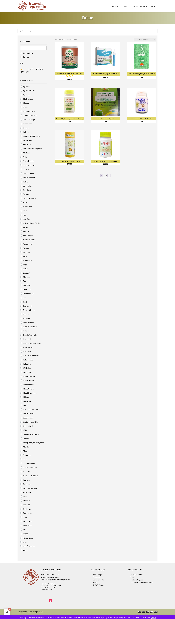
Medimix (26, 153)
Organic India (28, 173)
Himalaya (27, 351)
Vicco (25, 215)
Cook (25, 302)
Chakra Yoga (28, 99)
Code (25, 298)
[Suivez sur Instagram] (50, 600)
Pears (25, 496)
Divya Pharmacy (29, 111)
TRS (24, 529)
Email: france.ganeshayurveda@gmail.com (55, 579)
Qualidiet (27, 509)
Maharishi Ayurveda (31, 434)
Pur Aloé (26, 505)
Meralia (26, 447)
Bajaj (25, 264)
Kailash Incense (29, 384)
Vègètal (26, 534)
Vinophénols (28, 538)
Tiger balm (27, 525)
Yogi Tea (26, 219)
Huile (95, 583)
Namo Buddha (28, 161)
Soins (126, 6)
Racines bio (27, 513)
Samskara (27, 190)
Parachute (27, 492)
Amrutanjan (28, 235)
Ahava (25, 227)
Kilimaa (26, 397)
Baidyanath (27, 260)
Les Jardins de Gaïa (30, 422)
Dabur (25, 107)
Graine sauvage (29, 119)
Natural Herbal (29, 165)
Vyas (25, 542)
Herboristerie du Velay (32, 343)
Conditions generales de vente (141, 583)
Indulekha (27, 364)
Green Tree (27, 124)
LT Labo (26, 430)
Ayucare (26, 86)
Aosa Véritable (29, 240)
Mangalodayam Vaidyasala (33, 443)
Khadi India (27, 140)
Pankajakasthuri (29, 177)
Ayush (25, 256)
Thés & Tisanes (98, 585)
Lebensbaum (28, 418)
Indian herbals (28, 360)
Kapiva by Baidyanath (31, 136)
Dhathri (26, 314)
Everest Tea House (30, 327)
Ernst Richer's (28, 322)
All (22, 69)
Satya (25, 202)
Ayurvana (27, 95)
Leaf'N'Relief (28, 413)
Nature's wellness (30, 467)
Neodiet (26, 472)
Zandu (25, 550)
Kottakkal (27, 144)
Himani (26, 128)
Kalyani (26, 132)
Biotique (26, 277)
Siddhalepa (27, 206)
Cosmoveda (27, 306)
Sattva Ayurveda (29, 198)
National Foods (29, 463)
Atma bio (26, 252)
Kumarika (27, 401)
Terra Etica (27, 521)
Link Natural (28, 426)
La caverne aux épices (31, 409)
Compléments (98, 580)
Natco (25, 459)
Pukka (25, 182)
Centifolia (27, 289)
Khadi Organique (29, 393)
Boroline (26, 281)
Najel (25, 157)
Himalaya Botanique (31, 355)
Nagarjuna (27, 455)
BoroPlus (26, 285)
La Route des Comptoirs (32, 148)
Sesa (25, 517)
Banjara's (26, 273)
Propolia (26, 500)
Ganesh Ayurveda (30, 115)
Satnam (26, 194)
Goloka (26, 331)
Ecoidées (26, 318)
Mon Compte (98, 575)
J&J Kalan (27, 368)
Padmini (26, 480)
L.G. (24, 405)
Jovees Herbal (28, 380)
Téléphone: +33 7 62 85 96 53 (51, 578)
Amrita (26, 231)
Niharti (26, 169)
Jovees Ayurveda (29, 376)
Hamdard (27, 339)
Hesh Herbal (28, 347)
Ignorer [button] (153, 618)
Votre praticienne (136, 575)
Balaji (25, 269)
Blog (153, 6)
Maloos (26, 438)
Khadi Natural (28, 389)
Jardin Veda (27, 372)
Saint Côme (27, 186)
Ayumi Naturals (29, 90)
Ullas (25, 211)
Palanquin (27, 484)
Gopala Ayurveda (30, 335)
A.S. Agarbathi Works (31, 223)
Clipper (26, 103)
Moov (25, 451)
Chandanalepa (28, 293)
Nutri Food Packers (30, 476)
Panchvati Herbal (30, 488)
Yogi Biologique (29, 546)
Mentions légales (136, 580)
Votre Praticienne (141, 6)
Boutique (116, 6)
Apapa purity (28, 244)
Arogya (26, 248)
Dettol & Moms (29, 310)
